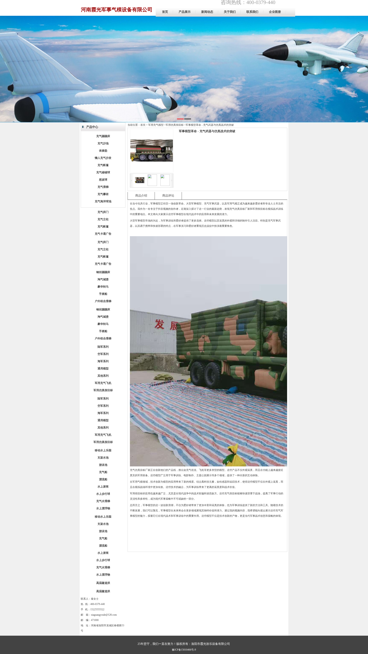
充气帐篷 (103, 165)
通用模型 (103, 368)
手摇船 (103, 293)
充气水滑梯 (103, 501)
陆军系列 (103, 346)
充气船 (103, 472)
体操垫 (103, 150)
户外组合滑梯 (103, 301)
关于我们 (230, 11)
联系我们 (252, 11)
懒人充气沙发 (103, 157)
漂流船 (103, 479)
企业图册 (275, 11)
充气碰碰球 (103, 172)
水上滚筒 (103, 486)
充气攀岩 (103, 194)
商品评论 (168, 195)
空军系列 (103, 354)
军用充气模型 (156, 124)
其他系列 (103, 375)
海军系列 (103, 361)
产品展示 (185, 11)
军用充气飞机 (103, 383)
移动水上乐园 (103, 450)
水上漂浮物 (103, 508)
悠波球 (103, 179)
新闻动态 (207, 11)
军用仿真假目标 (103, 390)
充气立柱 (103, 219)
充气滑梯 (103, 186)
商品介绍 (141, 195)
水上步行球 (103, 493)
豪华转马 (103, 286)
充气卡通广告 (103, 233)
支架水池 (103, 457)
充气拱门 (103, 212)
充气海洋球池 (103, 201)
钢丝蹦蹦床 (103, 272)
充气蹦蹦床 (103, 136)
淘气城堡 (103, 279)
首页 (165, 11)
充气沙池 (103, 143)
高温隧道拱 (103, 583)
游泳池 (103, 464)
